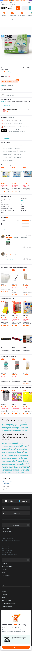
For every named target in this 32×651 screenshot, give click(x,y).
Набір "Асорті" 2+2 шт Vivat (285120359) (18, 466)
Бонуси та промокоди (7, 581)
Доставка (4, 591)
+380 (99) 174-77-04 (7, 550)
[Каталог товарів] (18, 8)
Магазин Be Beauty (12, 109)
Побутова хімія (6, 486)
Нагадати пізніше (16, 647)
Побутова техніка (11, 428)
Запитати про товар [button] (12, 112)
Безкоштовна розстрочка (8, 578)
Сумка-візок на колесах (18, 427)
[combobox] (25, 8)
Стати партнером (4, 3)
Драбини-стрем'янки (19, 422)
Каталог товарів (16, 518)
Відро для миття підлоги (20, 424)
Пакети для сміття (6, 425)
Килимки (8, 427)
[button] (7, 229)
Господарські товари (7, 422)
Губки (13, 425)
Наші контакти (5, 528)
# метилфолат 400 (6, 157)
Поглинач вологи (6, 430)
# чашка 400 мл (22, 151)
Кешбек (3, 572)
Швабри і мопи (10, 424)
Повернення (5, 594)
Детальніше (7, 105)
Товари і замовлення (7, 566)
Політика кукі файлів (7, 606)
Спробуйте (10, 6)
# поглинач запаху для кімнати (9, 151)
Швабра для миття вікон (17, 430)
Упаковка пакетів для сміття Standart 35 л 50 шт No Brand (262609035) (14, 458)
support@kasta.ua (6, 552)
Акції (3, 585)
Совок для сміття (21, 428)
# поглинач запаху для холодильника (11, 148)
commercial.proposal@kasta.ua (9, 554)
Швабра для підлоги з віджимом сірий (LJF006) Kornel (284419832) (16, 464)
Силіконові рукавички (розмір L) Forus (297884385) (15, 467)
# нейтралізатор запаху (7, 160)
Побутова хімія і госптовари (8, 482)
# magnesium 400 (17, 154)
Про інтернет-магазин (7, 531)
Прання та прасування (8, 489)
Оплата (3, 588)
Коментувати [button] (9, 247)
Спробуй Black (16, 513)
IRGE (2, 101)
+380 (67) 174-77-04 (7, 546)
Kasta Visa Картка (6, 575)
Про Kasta (4, 563)
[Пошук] (30, 8)
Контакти (4, 597)
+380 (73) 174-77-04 (7, 548)
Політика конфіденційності (8, 603)
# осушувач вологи (6, 154)
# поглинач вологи (6, 145)
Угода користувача (6, 600)
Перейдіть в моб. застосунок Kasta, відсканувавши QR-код (19, 638)
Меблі (26, 430)
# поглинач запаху (17, 145)
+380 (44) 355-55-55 (7, 544)
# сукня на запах (17, 157)
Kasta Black (4, 569)
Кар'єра (4, 534)
